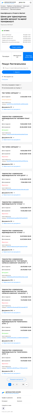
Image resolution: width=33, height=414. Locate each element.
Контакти (19, 401)
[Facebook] (3, 408)
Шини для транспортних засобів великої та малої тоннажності (15, 7)
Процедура (5, 56)
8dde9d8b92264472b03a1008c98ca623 (18, 189)
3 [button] (16, 384)
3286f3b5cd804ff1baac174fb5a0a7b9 (17, 368)
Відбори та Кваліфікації (14, 6)
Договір (19, 397)
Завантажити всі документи (11, 109)
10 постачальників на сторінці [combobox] (11, 88)
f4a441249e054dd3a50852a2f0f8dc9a (17, 161)
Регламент (4, 401)
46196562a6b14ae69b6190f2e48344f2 (17, 218)
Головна (3, 6)
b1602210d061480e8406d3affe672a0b (17, 134)
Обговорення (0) (17, 56)
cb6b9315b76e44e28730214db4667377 (17, 307)
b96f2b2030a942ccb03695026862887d (17, 337)
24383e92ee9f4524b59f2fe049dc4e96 (17, 277)
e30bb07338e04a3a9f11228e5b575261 (17, 246)
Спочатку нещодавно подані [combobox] (11, 85)
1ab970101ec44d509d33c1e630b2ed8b (17, 104)
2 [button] (13, 384)
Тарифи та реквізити (7, 397)
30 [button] (23, 384)
